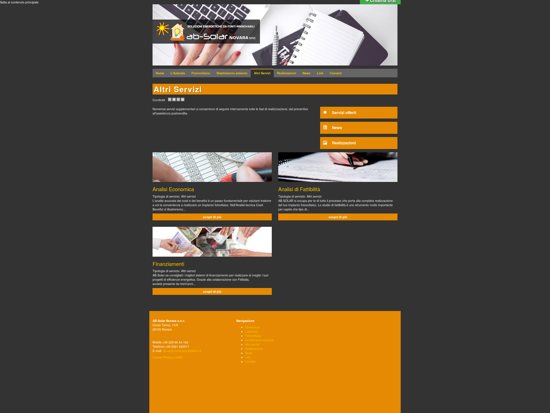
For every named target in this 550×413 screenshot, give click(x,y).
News (306, 73)
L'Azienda (178, 73)
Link (320, 73)
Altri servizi (252, 344)
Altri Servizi (262, 73)
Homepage (252, 327)
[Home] (206, 31)
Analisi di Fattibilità (299, 189)
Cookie (157, 357)
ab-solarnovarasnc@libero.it (182, 351)
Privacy (168, 357)
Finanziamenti (168, 263)
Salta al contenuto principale (19, 2)
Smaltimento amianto (232, 73)
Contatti (336, 73)
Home (160, 73)
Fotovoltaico (200, 73)
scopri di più (212, 217)
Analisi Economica (173, 189)
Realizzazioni (286, 73)
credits (178, 357)
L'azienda (251, 331)
